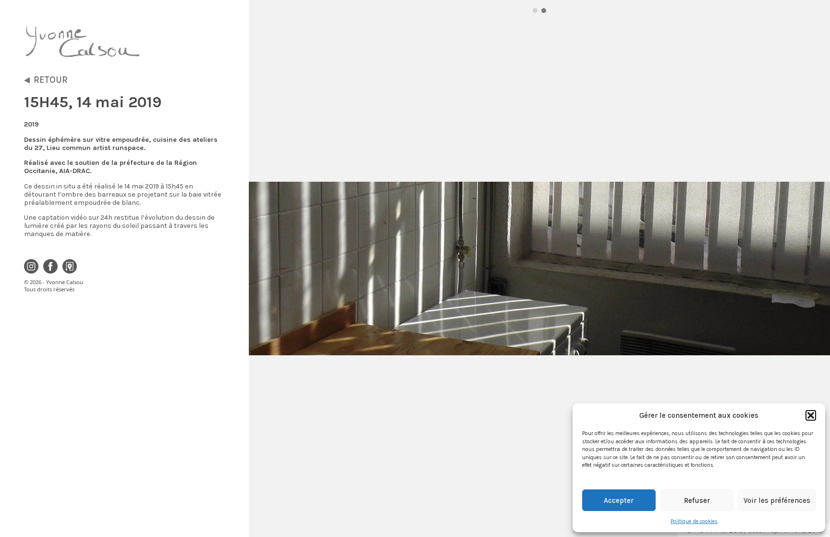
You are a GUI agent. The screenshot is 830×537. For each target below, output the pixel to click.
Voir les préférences (777, 500)
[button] (811, 415)
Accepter (619, 500)
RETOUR (51, 79)
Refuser (697, 500)
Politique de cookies (694, 521)
